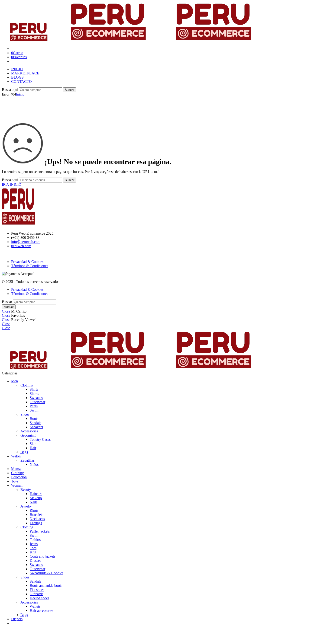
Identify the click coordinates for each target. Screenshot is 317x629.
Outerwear (37, 402)
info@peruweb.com (25, 242)
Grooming (28, 435)
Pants (34, 406)
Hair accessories (41, 611)
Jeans (34, 544)
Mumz (16, 469)
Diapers (17, 619)
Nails (33, 502)
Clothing (26, 385)
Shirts (34, 389)
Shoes (24, 414)
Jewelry (26, 506)
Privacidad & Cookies (27, 262)
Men (14, 381)
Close (6, 311)
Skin (33, 444)
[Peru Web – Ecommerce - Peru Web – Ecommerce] (134, 41)
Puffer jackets (40, 531)
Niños (34, 464)
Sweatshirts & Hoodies (46, 573)
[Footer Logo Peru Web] (21, 225)
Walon (16, 456)
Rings (34, 510)
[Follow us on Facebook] (6, 254)
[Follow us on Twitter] (3, 254)
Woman (17, 485)
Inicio (20, 94)
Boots (34, 419)
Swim (34, 410)
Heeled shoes (39, 598)
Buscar (69, 90)
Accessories (29, 431)
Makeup (36, 498)
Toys (14, 481)
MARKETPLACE (25, 73)
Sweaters (36, 398)
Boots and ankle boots (46, 585)
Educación (19, 477)
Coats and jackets (42, 556)
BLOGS (17, 77)
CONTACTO (21, 81)
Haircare (36, 494)
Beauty (25, 490)
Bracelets (36, 515)
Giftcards (36, 594)
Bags (24, 452)
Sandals (35, 423)
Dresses (35, 560)
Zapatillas (27, 460)
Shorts (34, 394)
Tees (33, 548)
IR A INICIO (11, 184)
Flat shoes (37, 590)
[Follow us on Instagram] (11, 254)
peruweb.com (21, 246)
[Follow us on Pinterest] (8, 254)
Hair (33, 448)
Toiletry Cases (40, 439)
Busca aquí (10, 90)
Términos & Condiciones (29, 266)
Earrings (36, 523)
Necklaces (37, 519)
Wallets (35, 606)
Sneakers (36, 427)
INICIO (17, 69)
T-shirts (35, 540)
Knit (33, 552)
